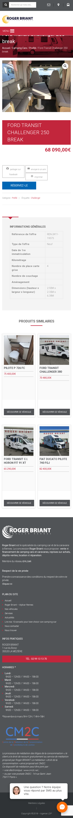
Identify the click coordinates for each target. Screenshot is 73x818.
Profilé (32, 48)
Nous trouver (11, 630)
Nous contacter (12, 626)
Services (9, 613)
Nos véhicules (11, 609)
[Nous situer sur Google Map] (58, 4)
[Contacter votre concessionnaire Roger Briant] (48, 4)
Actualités (9, 617)
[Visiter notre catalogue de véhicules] (68, 4)
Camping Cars (19, 48)
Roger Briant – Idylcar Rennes (19, 604)
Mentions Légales (36, 803)
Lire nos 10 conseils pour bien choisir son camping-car (31, 622)
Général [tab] (10, 212)
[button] (6, 31)
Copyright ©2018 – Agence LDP (36, 813)
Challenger (35, 198)
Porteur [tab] (27, 212)
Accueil (6, 48)
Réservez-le (19, 185)
